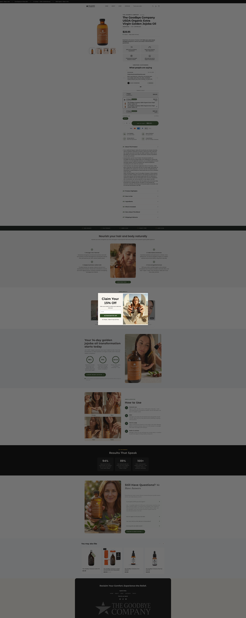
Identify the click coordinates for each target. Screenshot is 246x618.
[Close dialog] (147, 294)
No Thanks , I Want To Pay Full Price (110, 319)
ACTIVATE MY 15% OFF (110, 315)
